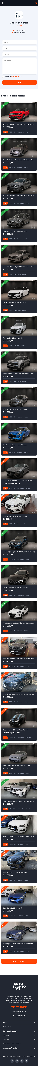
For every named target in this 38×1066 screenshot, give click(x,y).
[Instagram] (22, 1061)
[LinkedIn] (26, 1061)
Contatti (6, 1039)
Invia (19, 82)
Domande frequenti (10, 1031)
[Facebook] (12, 1061)
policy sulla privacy (16, 77)
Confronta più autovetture (12, 1044)
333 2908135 (19, 1007)
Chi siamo (6, 1035)
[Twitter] (17, 1061)
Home (5, 1022)
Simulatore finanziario (10, 1048)
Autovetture (7, 1027)
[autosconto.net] (2, 3)
